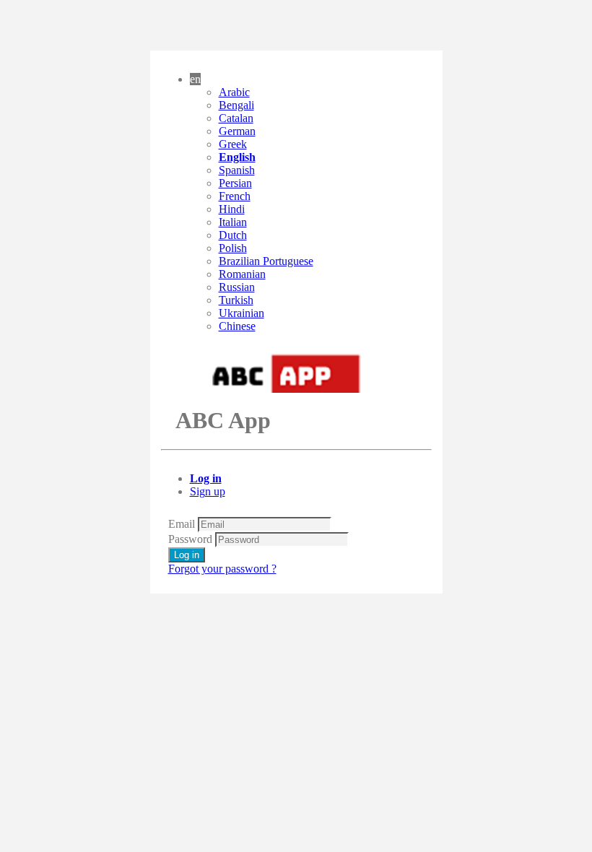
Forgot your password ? (222, 568)
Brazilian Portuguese (266, 261)
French (235, 196)
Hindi (232, 209)
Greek (233, 144)
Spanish (237, 170)
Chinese (237, 326)
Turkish (236, 300)
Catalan (236, 118)
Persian (235, 183)
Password (190, 539)
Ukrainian (241, 313)
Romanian (242, 274)
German (237, 131)
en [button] (195, 79)
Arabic (234, 92)
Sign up (207, 491)
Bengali (236, 105)
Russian (237, 287)
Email (181, 524)
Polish (233, 248)
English (237, 157)
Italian (233, 222)
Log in (206, 478)
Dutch (233, 235)
